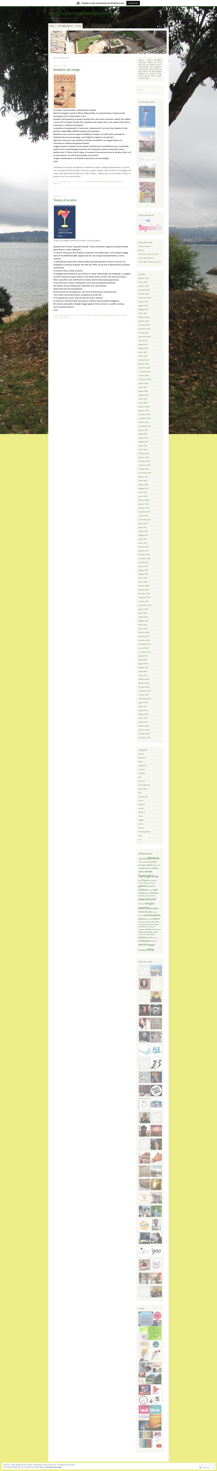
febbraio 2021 (143, 360)
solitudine (147, 932)
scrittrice (151, 927)
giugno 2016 (143, 570)
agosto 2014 (143, 656)
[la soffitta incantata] (144, 1158)
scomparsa (118, 181)
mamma (141, 896)
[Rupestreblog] (155, 1171)
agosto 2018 (143, 477)
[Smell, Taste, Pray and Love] (155, 1131)
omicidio (148, 915)
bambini (90, 181)
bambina (145, 862)
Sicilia (153, 929)
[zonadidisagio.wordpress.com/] (144, 1064)
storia (140, 824)
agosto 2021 (143, 340)
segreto (141, 929)
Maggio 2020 (143, 395)
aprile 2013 (142, 718)
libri (69, 181)
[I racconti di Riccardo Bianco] (155, 1211)
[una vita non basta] (155, 1292)
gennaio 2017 (143, 551)
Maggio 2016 (143, 574)
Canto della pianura (146, 258)
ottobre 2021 (143, 333)
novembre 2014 (144, 644)
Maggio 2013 (143, 714)
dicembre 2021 (144, 325)
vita (140, 836)
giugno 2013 (143, 710)
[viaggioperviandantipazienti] (108, 42)
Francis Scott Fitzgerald (106, 315)
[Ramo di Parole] (144, 1265)
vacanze (56, 317)
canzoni (141, 769)
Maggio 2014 (143, 667)
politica (141, 812)
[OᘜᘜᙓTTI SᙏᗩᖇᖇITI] (144, 1184)
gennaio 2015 (143, 636)
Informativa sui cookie (54, 1467)
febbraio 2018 (143, 500)
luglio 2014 (142, 660)
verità (142, 944)
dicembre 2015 (144, 594)
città (158, 865)
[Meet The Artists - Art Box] (155, 1278)
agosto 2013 (143, 703)
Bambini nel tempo (66, 69)
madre (141, 893)
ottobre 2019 (143, 422)
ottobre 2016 (143, 562)
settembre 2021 (144, 337)
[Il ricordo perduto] (144, 1171)
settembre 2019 (144, 426)
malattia (154, 893)
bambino (142, 865)
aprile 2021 (142, 352)
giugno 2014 (143, 664)
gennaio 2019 (143, 457)
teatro (141, 828)
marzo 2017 (142, 543)
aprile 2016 (142, 578)
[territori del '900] (155, 1251)
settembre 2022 (144, 298)
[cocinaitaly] (155, 1077)
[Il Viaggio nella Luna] (155, 1090)
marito (153, 896)
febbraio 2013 (143, 726)
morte (140, 800)
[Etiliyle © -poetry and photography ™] (144, 1010)
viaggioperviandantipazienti (80, 13)
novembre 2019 (144, 418)
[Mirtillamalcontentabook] (155, 1023)
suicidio (149, 937)
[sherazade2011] (144, 1211)
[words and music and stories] (144, 1037)
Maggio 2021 (143, 348)
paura (156, 918)
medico (117, 315)
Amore (90, 315)
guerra (142, 886)
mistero (141, 904)
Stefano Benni (149, 934)
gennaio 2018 (143, 504)
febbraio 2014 (143, 679)
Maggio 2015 (143, 621)
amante (142, 853)
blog (140, 762)
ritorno (149, 924)
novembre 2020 (144, 372)
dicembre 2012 (144, 734)
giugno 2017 (143, 531)
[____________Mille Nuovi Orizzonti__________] (144, 1238)
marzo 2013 (142, 722)
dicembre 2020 (144, 368)
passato (142, 919)
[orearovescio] (155, 1010)
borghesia (142, 765)
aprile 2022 (142, 313)
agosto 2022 (143, 302)
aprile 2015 (142, 625)
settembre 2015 (144, 605)
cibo (154, 865)
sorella (155, 932)
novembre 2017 (144, 512)
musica (148, 912)
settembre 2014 (144, 652)
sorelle (140, 934)
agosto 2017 (143, 523)
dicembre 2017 (144, 508)
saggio (141, 820)
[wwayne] (144, 970)
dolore (155, 868)
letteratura (63, 181)
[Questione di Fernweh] (144, 1131)
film (139, 777)
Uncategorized (144, 832)
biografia (142, 758)
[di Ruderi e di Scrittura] (155, 1198)
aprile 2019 (142, 446)
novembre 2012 (144, 738)
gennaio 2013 (143, 730)
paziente (124, 315)
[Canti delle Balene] (155, 1104)
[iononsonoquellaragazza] (155, 984)
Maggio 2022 (143, 309)
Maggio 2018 (143, 488)
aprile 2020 (142, 399)
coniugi (95, 315)
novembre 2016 (144, 558)
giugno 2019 (143, 438)
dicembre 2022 (144, 290)
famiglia (96, 181)
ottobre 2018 (143, 469)
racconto (142, 924)
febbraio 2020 (143, 407)
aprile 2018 (142, 492)
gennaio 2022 (143, 321)
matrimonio (143, 797)
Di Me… (52, 26)
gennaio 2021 (143, 364)
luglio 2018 (142, 481)
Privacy (78, 26)
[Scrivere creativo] (144, 1104)
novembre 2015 (144, 597)
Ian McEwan (104, 181)
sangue (156, 924)
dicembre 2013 (144, 687)
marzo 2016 (142, 582)
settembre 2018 (144, 473)
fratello (141, 883)
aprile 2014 (142, 671)
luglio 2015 (142, 613)
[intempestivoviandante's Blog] (144, 1278)
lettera (149, 890)
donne (148, 871)
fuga (146, 883)
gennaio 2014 (143, 683)
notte (140, 915)
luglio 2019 (142, 434)
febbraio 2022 (143, 317)
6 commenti (65, 317)
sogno (159, 929)
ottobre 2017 (143, 516)
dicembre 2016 (144, 555)
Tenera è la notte (65, 200)
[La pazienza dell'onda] (144, 1050)
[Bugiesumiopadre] (155, 1157)
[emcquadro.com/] (144, 1144)
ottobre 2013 (143, 695)
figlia (140, 880)
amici (150, 853)
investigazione (144, 785)
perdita (111, 181)
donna (141, 871)
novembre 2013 (144, 691)
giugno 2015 (143, 617)
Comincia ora (133, 3)
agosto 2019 (143, 430)
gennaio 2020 (143, 411)
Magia (147, 893)
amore (141, 754)
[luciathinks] (155, 1238)
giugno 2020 (143, 391)
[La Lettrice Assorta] (144, 1023)
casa (149, 864)
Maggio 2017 (143, 535)
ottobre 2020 (143, 376)
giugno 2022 (143, 305)
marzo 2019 (142, 449)
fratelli (153, 880)
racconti (155, 921)
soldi (140, 932)
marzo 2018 (142, 496)
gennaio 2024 (143, 278)
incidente (151, 886)
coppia (141, 868)
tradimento (144, 940)
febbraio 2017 (143, 547)
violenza (142, 950)
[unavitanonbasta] (144, 1292)
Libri (155, 889)
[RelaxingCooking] (155, 1144)
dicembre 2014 (144, 640)
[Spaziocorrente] (144, 1077)
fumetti (141, 781)
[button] (145, 1318)
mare (147, 896)
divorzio (148, 868)
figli (156, 876)
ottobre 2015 (143, 601)
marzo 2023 (142, 282)
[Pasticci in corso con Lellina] (144, 1198)
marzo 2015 (142, 629)
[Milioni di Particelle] (155, 1050)
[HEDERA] (155, 1117)
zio (139, 839)
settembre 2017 (144, 520)
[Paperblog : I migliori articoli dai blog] (145, 223)
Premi (140, 816)
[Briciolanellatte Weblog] (144, 1225)
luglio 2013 (142, 706)
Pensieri (141, 804)
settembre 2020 (144, 379)
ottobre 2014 (143, 648)
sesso (148, 929)
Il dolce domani (144, 246)
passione (150, 919)
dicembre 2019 (144, 414)
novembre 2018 (144, 465)
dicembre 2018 (144, 461)
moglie (149, 903)
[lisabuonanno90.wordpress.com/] (155, 1224)
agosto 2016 (143, 566)
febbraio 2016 (143, 586)
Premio (148, 922)
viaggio (151, 944)
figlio (144, 880)
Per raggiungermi (65, 26)
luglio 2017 (142, 527)
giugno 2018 (143, 485)
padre (156, 915)
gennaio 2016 (143, 590)
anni (140, 862)
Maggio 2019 (143, 442)
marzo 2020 (142, 403)
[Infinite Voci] (155, 1184)
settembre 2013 (144, 699)
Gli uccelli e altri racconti (148, 254)
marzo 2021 (142, 356)
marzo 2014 (142, 675)
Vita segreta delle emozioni (149, 262)
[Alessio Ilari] (155, 1064)
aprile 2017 (142, 539)
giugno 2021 (143, 344)
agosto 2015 (143, 609)
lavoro (142, 889)
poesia (141, 808)
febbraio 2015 (143, 632)
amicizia (142, 858)
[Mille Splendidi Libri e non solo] (144, 1091)
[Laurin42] (155, 1265)
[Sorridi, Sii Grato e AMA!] (155, 1037)
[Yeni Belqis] (144, 1117)
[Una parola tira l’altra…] (144, 984)
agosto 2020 (143, 383)
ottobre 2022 (143, 294)
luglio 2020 (142, 387)
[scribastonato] (155, 970)
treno (154, 941)
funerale (151, 883)
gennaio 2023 (143, 286)
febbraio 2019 (143, 453)
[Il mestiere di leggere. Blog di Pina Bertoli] (155, 997)
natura (154, 912)
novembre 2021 (144, 329)
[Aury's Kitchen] (144, 1251)
